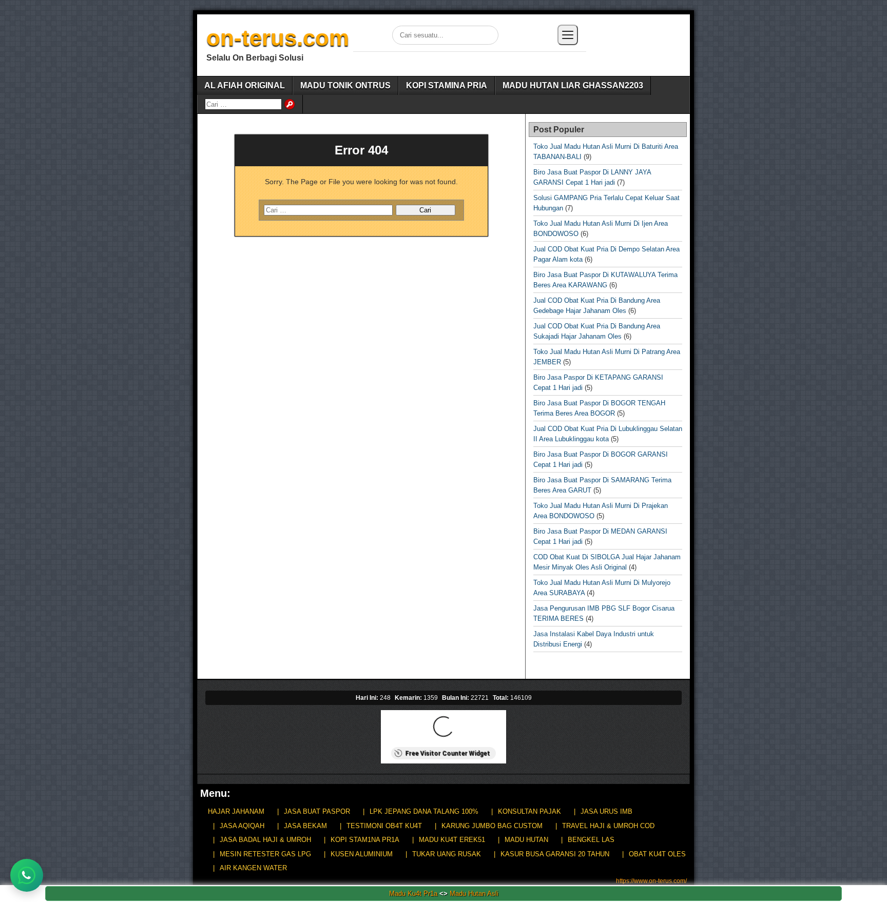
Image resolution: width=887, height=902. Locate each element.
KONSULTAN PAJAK (529, 811)
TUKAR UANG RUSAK (446, 854)
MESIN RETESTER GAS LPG (265, 854)
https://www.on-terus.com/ (651, 881)
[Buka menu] (567, 35)
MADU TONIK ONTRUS (345, 85)
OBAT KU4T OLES (657, 854)
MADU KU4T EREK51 (452, 840)
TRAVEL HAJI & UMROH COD (608, 826)
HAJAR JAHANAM (236, 811)
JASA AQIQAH (242, 826)
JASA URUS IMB (606, 811)
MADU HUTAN (526, 840)
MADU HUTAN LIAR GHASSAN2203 (573, 85)
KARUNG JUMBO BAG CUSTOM (492, 826)
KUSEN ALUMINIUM (362, 854)
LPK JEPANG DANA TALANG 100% (424, 811)
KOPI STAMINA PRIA (446, 85)
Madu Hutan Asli (474, 893)
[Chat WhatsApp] (26, 875)
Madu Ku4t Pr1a (413, 893)
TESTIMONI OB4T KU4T (384, 826)
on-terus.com (277, 37)
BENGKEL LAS (591, 840)
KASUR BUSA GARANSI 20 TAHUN (554, 854)
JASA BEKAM (305, 826)
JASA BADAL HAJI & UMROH (265, 840)
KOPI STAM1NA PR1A (365, 840)
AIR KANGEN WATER (253, 868)
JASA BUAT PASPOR (317, 811)
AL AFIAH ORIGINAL (244, 85)
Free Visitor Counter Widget (447, 753)
